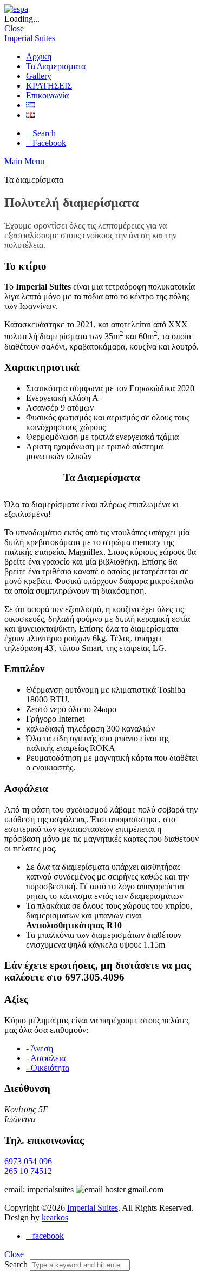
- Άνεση (39, 1048)
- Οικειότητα (47, 1067)
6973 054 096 (28, 1161)
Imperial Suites (29, 38)
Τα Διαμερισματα (56, 66)
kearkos (55, 1217)
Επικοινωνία (47, 95)
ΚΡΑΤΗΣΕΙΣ (49, 85)
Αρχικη (38, 56)
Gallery (38, 75)
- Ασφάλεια (46, 1058)
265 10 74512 (28, 1171)
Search (16, 1264)
